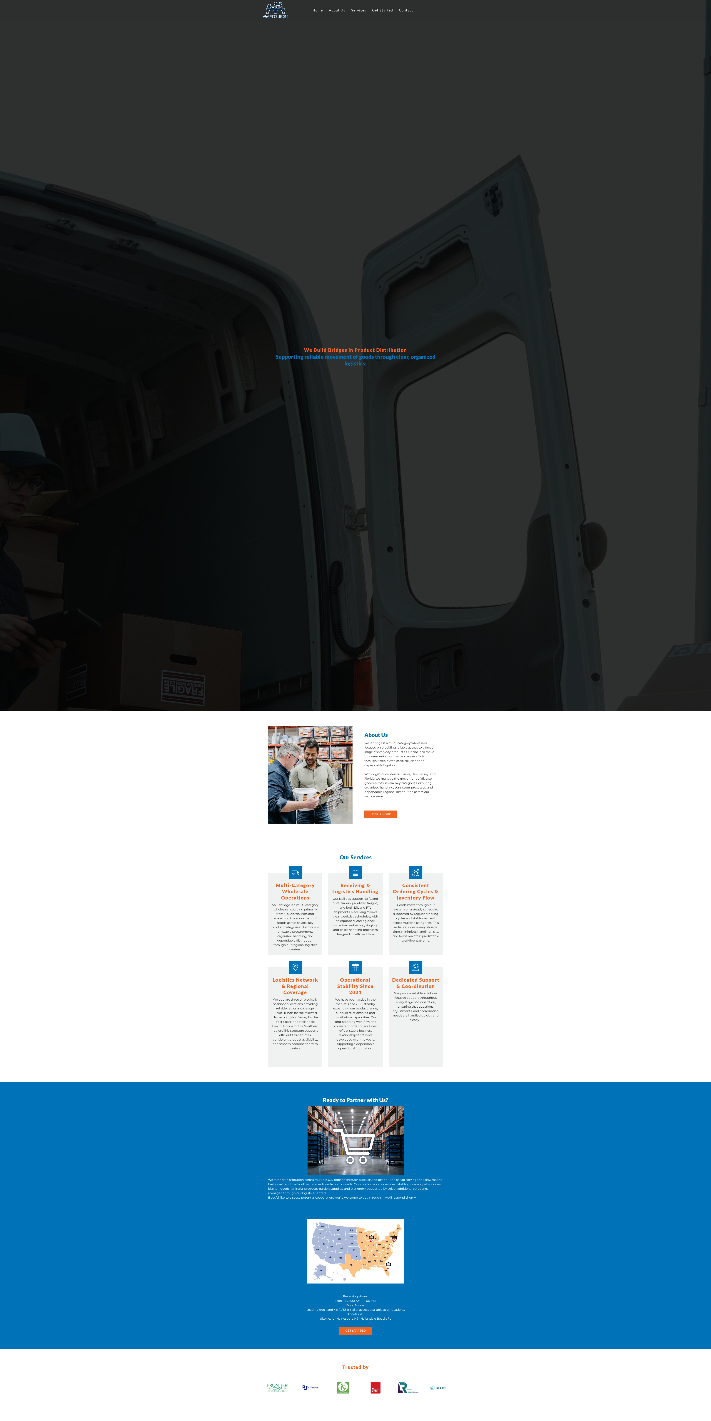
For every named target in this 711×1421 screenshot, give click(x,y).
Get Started (382, 10)
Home (318, 10)
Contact (406, 10)
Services (358, 10)
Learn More (380, 814)
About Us (337, 10)
